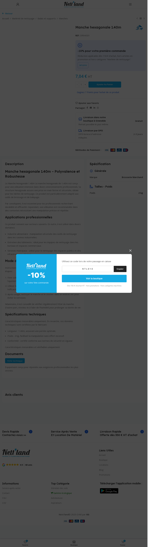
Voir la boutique (94, 278)
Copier (120, 269)
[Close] (130, 250)
